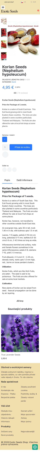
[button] (3, 7)
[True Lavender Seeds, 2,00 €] (20, 337)
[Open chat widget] (35, 447)
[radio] (4, 139)
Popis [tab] (7, 180)
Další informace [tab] (24, 180)
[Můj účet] (30, 9)
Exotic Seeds (9, 11)
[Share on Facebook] (4, 169)
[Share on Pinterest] (14, 169)
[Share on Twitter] (9, 169)
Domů (14, 82)
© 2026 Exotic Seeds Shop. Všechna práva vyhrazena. (19, 443)
